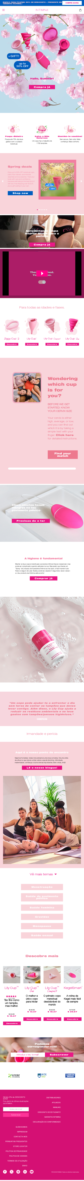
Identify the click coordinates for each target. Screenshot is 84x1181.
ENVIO (24, 1166)
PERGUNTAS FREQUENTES (16, 1141)
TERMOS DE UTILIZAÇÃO (17, 1161)
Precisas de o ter (31, 521)
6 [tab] (46, 209)
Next (81, 181)
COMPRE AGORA (72, 3)
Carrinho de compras (80, 10)
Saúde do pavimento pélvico (42, 897)
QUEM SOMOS (21, 1127)
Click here (65, 435)
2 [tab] (39, 209)
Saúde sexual (42, 935)
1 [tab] (37, 209)
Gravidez (42, 917)
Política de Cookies (18, 1156)
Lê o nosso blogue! (42, 767)
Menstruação (42, 887)
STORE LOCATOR (20, 1146)
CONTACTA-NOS (20, 1137)
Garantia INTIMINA (52, 1117)
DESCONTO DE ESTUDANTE (49, 1112)
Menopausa (42, 926)
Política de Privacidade (16, 1151)
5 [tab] (44, 209)
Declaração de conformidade (47, 1122)
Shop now (20, 193)
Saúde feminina (42, 907)
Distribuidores (53, 1098)
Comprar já (44, 578)
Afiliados (56, 1102)
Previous (2, 181)
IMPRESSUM (22, 1132)
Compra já (42, 87)
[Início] (42, 10)
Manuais (57, 1107)
